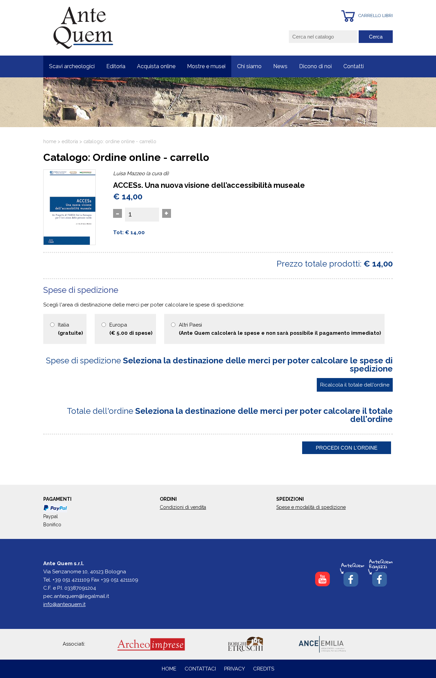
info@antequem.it (64, 604)
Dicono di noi (315, 66)
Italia (70, 329)
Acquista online (156, 66)
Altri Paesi (280, 329)
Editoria (115, 66)
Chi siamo (249, 66)
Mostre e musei (206, 66)
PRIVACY (234, 669)
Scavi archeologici (72, 66)
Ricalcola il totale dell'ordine (354, 385)
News (280, 66)
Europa (131, 329)
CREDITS (263, 669)
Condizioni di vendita (183, 507)
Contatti (353, 66)
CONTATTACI (201, 669)
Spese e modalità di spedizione (311, 507)
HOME (169, 669)
